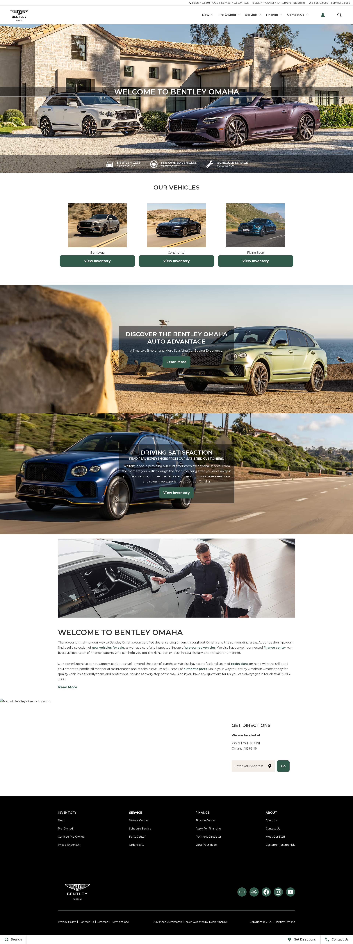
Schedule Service (140, 828)
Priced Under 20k (69, 844)
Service (251, 15)
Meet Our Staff (275, 836)
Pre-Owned (227, 15)
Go (283, 766)
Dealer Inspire (218, 922)
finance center (275, 647)
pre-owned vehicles (200, 647)
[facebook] (266, 892)
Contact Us (295, 15)
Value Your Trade (206, 844)
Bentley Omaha (285, 922)
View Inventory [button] (176, 493)
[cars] (242, 892)
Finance (272, 15)
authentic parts (195, 669)
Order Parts (136, 844)
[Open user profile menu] (322, 15)
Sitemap (102, 922)
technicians (239, 664)
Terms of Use (120, 922)
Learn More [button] (176, 362)
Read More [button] (67, 687)
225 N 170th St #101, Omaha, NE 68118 (280, 2)
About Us (272, 820)
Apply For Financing (208, 828)
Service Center (138, 820)
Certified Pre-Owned (71, 836)
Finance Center (205, 820)
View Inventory (97, 261)
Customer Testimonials (280, 844)
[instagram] (278, 892)
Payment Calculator (208, 836)
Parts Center (137, 836)
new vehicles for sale (108, 647)
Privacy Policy (67, 922)
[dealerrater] (254, 892)
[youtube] (290, 892)
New (205, 15)
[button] (339, 15)
